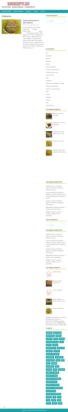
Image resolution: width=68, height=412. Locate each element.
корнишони (50, 357)
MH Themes (43, 410)
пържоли (61, 369)
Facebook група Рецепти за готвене (55, 317)
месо (48, 363)
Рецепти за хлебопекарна (53, 89)
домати (55, 344)
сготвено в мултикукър (53, 394)
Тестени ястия (50, 105)
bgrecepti (49, 332)
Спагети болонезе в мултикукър (31, 21)
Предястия (49, 80)
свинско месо (51, 391)
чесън (48, 403)
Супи (47, 102)
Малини (58, 335)
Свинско (49, 338)
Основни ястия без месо (52, 69)
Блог (47, 53)
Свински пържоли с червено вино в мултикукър (54, 213)
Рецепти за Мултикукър (52, 86)
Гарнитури (48, 56)
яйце (60, 403)
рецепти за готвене (52, 372)
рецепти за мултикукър (53, 378)
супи (48, 400)
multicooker (57, 332)
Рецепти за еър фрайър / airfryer (55, 83)
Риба (47, 91)
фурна (53, 400)
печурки (49, 369)
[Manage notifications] (4, 407)
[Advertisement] (57, 35)
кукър (58, 360)
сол (54, 397)
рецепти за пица (52, 381)
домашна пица (51, 348)
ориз (57, 366)
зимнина (49, 351)
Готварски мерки (6, 11)
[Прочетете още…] (29, 48)
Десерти (48, 58)
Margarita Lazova (50, 212)
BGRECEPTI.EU (61, 323)
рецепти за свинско (53, 384)
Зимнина (48, 61)
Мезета (48, 64)
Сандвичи (48, 97)
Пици (47, 78)
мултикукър (50, 366)
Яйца (55, 338)
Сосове (48, 100)
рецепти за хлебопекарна (54, 387)
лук (63, 360)
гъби (61, 341)
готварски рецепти (52, 341)
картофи (56, 351)
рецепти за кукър (52, 375)
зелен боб (61, 348)
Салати (48, 94)
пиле (55, 369)
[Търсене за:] (56, 21)
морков (54, 363)
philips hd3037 (50, 335)
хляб (59, 400)
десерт (49, 344)
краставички (50, 360)
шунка (54, 403)
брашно (61, 338)
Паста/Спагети (50, 75)
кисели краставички (53, 354)
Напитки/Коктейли (51, 67)
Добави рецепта (18, 11)
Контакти (28, 11)
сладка (49, 397)
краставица (59, 357)
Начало (36, 11)
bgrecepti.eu (36, 25)
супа (59, 397)
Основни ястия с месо (52, 72)
